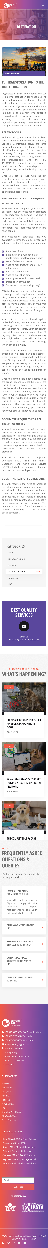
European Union (16, 558)
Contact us (7, 1087)
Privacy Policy (11, 1052)
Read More (12, 732)
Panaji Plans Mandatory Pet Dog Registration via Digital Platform (24, 783)
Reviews (5, 1083)
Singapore (13, 577)
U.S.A (10, 552)
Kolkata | (6, 1151)
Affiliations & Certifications (17, 1056)
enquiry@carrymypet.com (24, 639)
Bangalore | (30, 1147)
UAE (10, 584)
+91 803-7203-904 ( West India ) (19, 1036)
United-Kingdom (12, 73)
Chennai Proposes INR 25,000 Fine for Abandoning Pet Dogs (24, 723)
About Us (6, 1095)
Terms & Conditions (13, 1048)
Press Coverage (9, 1120)
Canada (12, 565)
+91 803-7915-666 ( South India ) (19, 1040)
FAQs (4, 1108)
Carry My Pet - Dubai (11, 1112)
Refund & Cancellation (15, 1060)
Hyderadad (26, 1151)
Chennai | (16, 1151)
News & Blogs (8, 1104)
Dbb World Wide (9, 1116)
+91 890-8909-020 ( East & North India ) (23, 1032)
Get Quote (6, 1091)
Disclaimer (9, 1064)
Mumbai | (20, 1147)
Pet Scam (6, 1099)
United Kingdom (16, 571)
